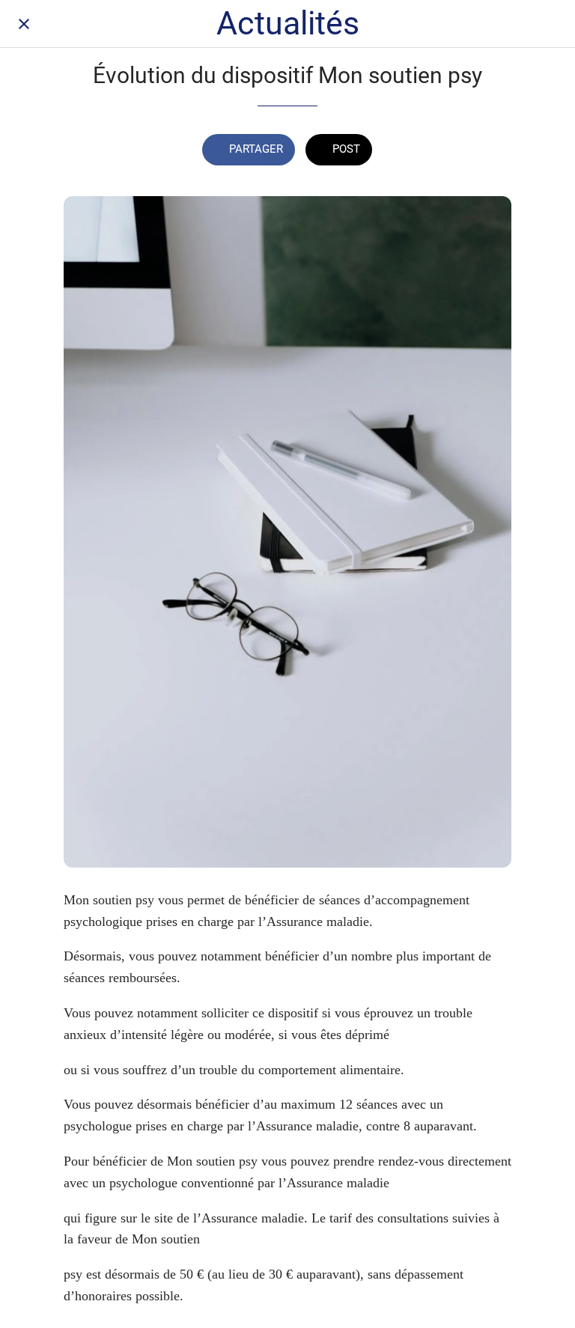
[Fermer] (24, 24)
